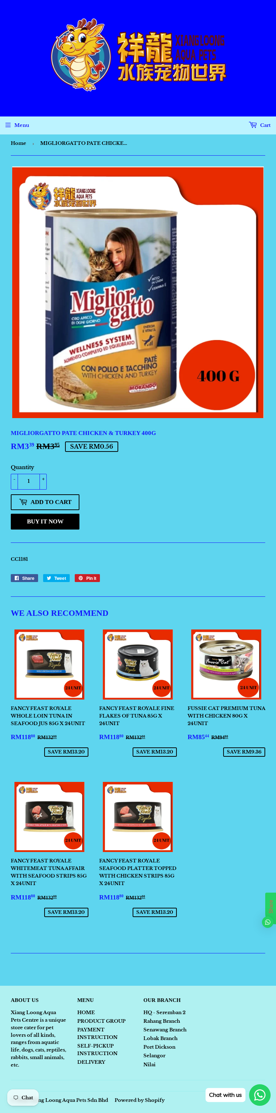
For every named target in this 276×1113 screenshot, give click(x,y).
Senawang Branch (165, 1030)
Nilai (149, 1065)
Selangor (154, 1056)
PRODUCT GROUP (101, 1021)
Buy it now (45, 521)
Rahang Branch (161, 1021)
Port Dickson (159, 1047)
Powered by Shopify (140, 1100)
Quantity (22, 467)
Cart (265, 125)
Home (18, 143)
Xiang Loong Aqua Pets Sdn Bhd (69, 1100)
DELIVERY (91, 1062)
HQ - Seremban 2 (164, 1012)
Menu (21, 125)
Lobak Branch (160, 1038)
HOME (86, 1012)
